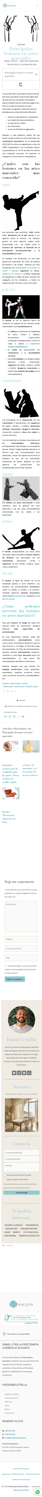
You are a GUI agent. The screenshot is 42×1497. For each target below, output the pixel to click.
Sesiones (21, 1087)
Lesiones (21, 44)
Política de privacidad (21, 1469)
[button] (36, 74)
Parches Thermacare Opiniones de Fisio (9, 817)
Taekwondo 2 (20, 686)
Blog (7, 1409)
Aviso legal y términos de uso (13, 1474)
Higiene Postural (30, 706)
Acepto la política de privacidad (19, 1175)
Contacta (21, 1143)
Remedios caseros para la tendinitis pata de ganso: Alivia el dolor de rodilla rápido (10, 774)
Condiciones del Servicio (21, 1479)
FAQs (7, 1405)
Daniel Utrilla (12, 1394)
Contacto (9, 1413)
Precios (8, 1402)
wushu (35, 686)
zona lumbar (9, 599)
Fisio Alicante (11, 1398)
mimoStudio (24, 1490)
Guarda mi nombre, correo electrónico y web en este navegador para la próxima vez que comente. (21, 969)
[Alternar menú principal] (37, 5)
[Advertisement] (21, 847)
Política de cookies (33, 1474)
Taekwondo (8, 686)
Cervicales (11, 706)
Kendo (25, 683)
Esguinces (20, 706)
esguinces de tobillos (11, 274)
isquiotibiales (20, 596)
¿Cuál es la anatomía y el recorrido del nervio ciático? (30, 770)
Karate (18, 683)
